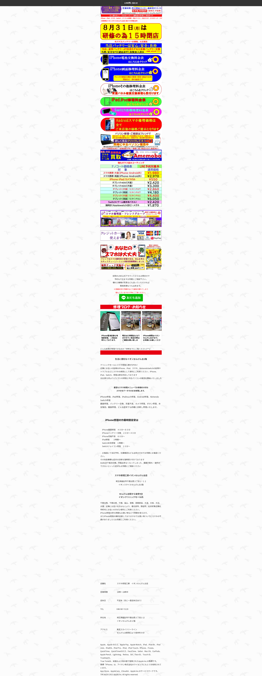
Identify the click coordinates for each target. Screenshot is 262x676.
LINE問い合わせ (131, 3)
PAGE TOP (255, 653)
